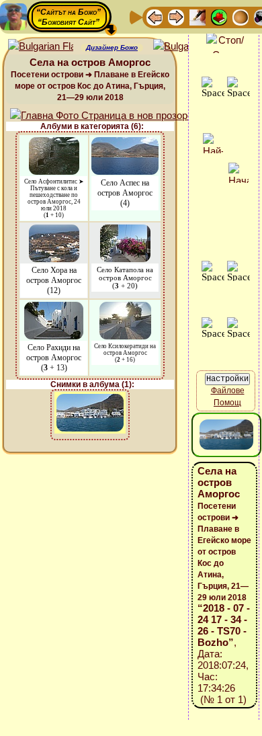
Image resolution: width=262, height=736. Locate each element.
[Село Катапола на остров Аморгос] (125, 230)
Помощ (227, 402)
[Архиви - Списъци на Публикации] (197, 16)
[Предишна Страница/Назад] (154, 16)
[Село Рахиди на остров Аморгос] (54, 308)
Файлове (228, 390)
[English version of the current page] (41, 46)
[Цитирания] (219, 16)
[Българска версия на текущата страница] (186, 46)
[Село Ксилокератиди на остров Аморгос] (125, 308)
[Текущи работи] (240, 16)
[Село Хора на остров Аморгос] (54, 230)
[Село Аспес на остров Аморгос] (125, 143)
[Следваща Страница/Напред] (176, 16)
